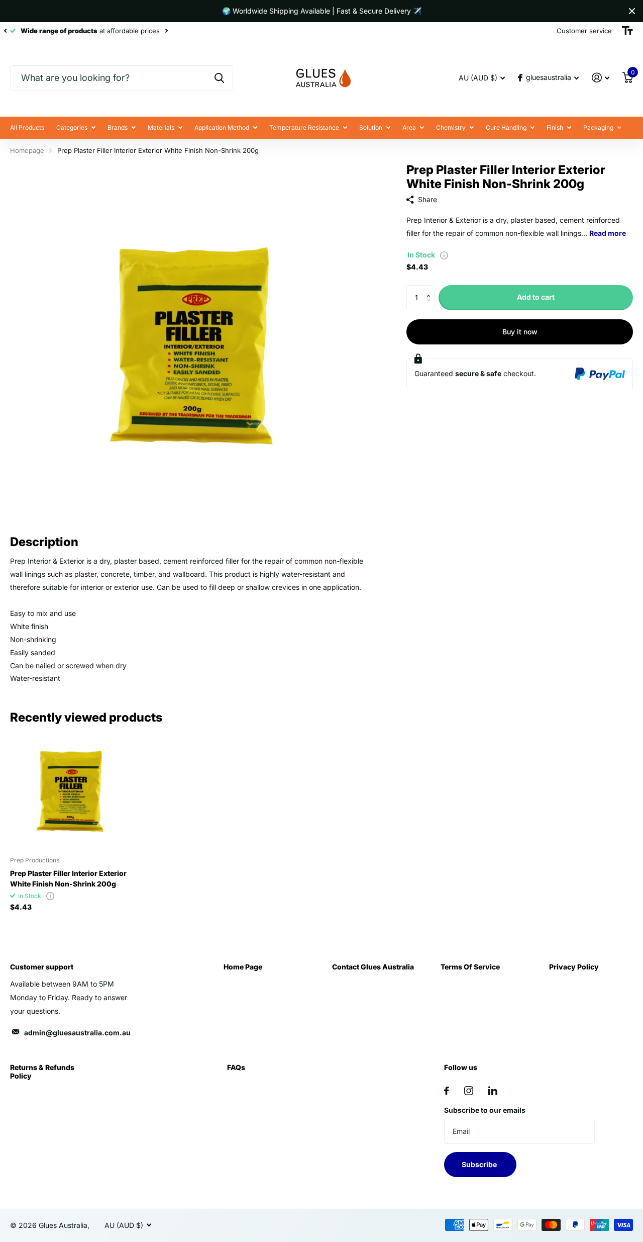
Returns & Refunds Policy (42, 1071)
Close (632, 11)
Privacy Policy (574, 966)
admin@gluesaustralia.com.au (77, 1032)
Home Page (243, 966)
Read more (607, 233)
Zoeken (219, 78)
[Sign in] (600, 77)
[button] (431, 289)
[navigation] (5, 31)
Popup (444, 254)
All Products (27, 127)
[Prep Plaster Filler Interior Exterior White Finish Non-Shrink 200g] (69, 790)
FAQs (236, 1067)
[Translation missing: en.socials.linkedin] (492, 1090)
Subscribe (480, 1164)
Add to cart (536, 297)
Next (166, 31)
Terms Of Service (470, 966)
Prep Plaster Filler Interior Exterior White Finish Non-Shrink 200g (68, 878)
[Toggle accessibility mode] (627, 30)
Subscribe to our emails (484, 1110)
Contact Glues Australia (373, 966)
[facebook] (446, 1091)
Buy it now (520, 331)
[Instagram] (468, 1090)
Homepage (27, 150)
